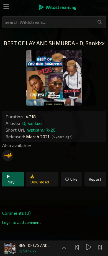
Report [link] (95, 179)
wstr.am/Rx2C (41, 129)
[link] (21, 222)
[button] (57, 7)
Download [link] (39, 182)
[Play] (89, 247)
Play (10, 182)
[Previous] (78, 247)
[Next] (101, 247)
